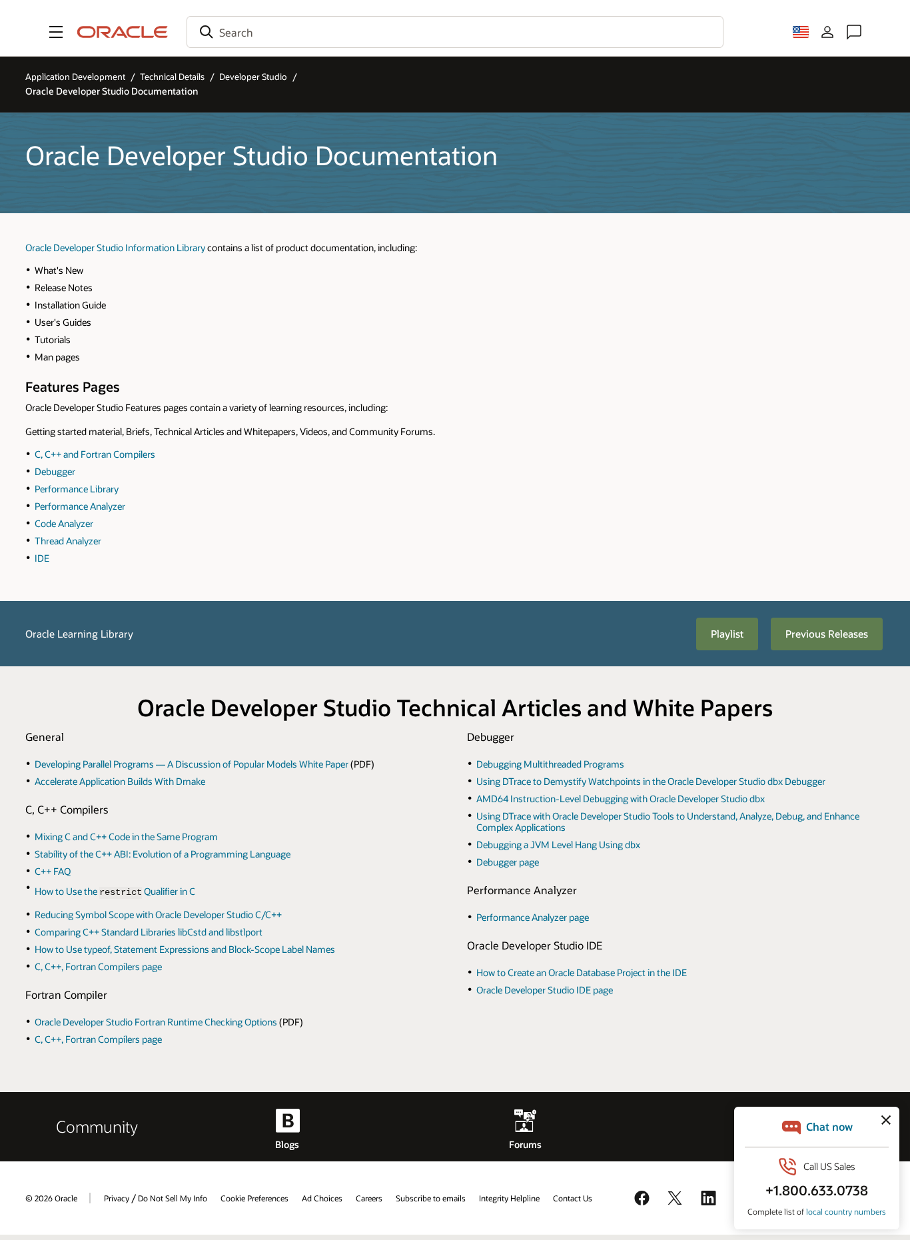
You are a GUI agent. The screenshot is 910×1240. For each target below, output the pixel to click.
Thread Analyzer (68, 540)
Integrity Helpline (509, 1198)
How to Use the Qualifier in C (115, 891)
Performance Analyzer (80, 506)
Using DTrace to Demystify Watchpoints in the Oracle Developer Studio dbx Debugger (650, 781)
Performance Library (77, 488)
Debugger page (507, 862)
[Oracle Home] (123, 32)
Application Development (75, 76)
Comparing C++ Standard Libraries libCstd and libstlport (148, 931)
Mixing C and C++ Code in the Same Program (126, 836)
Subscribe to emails (431, 1198)
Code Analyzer (64, 523)
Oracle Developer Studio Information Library (115, 247)
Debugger (55, 471)
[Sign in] (827, 32)
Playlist (727, 633)
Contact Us (572, 1198)
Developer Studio (253, 76)
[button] (56, 32)
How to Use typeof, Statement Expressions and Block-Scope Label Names (185, 949)
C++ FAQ (53, 871)
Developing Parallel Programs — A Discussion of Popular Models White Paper (191, 764)
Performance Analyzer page (532, 917)
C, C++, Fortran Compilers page (98, 966)
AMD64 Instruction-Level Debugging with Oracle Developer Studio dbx (620, 798)
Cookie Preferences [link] (254, 1198)
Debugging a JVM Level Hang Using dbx (558, 844)
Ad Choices (322, 1198)
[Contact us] (854, 32)
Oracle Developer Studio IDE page (544, 989)
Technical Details (172, 76)
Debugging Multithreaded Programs (550, 764)
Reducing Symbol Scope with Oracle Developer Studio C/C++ (158, 914)
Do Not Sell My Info (172, 1198)
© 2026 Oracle (51, 1198)
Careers (369, 1198)
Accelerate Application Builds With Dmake (120, 781)
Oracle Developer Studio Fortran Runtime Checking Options (156, 1021)
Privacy (116, 1198)
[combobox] (455, 32)
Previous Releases (826, 633)
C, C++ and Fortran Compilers (95, 454)
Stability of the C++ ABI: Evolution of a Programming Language (162, 854)
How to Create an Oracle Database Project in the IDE (581, 972)
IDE (42, 558)
